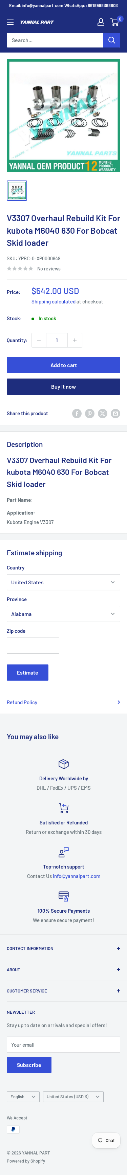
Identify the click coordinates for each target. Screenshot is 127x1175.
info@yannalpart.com (76, 876)
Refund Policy (22, 702)
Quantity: (17, 340)
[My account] (101, 22)
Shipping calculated (53, 301)
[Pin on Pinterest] (89, 413)
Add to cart (63, 365)
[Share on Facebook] (77, 413)
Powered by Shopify (26, 1161)
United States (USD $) (67, 1096)
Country (15, 567)
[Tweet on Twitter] (102, 413)
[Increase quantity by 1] (75, 340)
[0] (114, 22)
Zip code (16, 631)
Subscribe (29, 1065)
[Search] (111, 40)
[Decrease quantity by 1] (39, 340)
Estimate (27, 672)
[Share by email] (115, 413)
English (17, 1096)
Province (17, 599)
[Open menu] (10, 22)
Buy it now (63, 386)
